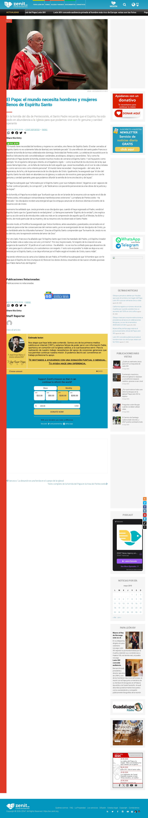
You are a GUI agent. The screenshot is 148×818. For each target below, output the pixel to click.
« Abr (114, 617)
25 (115, 612)
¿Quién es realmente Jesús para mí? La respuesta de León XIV (132, 364)
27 (123, 612)
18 (115, 608)
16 (136, 603)
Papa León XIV (38, 4)
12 (119, 603)
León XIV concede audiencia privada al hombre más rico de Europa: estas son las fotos (57, 12)
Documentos (70, 4)
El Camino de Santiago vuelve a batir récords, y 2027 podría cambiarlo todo (132, 420)
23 (136, 608)
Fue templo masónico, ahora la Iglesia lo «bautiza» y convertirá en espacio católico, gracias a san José (132, 378)
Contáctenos (134, 808)
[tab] (120, 755)
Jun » (119, 617)
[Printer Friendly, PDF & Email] (12, 143)
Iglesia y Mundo (57, 4)
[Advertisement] (57, 458)
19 (119, 608)
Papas (8, 21)
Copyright (123, 808)
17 (141, 603)
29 (132, 612)
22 (132, 608)
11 (115, 603)
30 (136, 612)
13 (123, 603)
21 (128, 608)
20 (123, 608)
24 (141, 608)
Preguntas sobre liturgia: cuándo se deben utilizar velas (131, 407)
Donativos (81, 4)
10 (141, 599)
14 (128, 603)
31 (141, 612)
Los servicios (92, 808)
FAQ (71, 808)
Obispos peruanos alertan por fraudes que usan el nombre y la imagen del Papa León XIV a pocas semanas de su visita (127, 298)
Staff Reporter (32, 130)
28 (128, 612)
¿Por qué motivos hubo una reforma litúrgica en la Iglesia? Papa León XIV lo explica (132, 393)
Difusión (103, 808)
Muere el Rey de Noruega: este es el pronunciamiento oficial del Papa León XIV (127, 331)
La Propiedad (80, 808)
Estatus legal (113, 808)
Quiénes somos (61, 808)
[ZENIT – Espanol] (18, 5)
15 (132, 603)
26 (119, 612)
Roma (47, 4)
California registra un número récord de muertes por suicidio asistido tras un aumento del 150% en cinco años (127, 309)
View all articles (13, 330)
